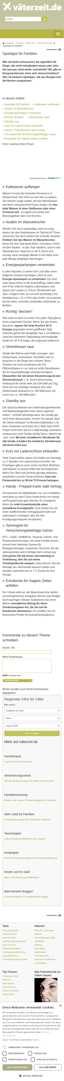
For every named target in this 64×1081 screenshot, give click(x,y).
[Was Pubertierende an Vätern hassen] (48, 990)
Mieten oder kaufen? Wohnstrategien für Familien (30, 800)
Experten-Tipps (9, 938)
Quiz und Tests (9, 945)
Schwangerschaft (10, 976)
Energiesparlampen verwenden (22, 113)
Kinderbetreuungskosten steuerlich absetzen (27, 819)
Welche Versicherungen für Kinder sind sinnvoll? (29, 780)
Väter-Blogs (39, 948)
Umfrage (38, 945)
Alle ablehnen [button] (47, 1067)
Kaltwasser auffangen (47, 104)
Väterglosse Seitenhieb (44, 959)
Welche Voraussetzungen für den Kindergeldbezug (30, 858)
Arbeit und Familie (10, 991)
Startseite (9, 43)
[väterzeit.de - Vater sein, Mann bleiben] (32, 6)
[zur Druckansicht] (54, 49)
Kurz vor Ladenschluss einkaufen (23, 125)
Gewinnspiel (40, 952)
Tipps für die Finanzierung (17, 761)
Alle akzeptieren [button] (17, 1067)
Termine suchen (9, 934)
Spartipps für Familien (17, 104)
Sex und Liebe (8, 987)
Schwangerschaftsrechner (14, 952)
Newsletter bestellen (11, 948)
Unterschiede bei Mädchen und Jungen (24, 838)
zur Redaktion (40, 963)
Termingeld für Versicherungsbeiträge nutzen (30, 134)
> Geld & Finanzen (44, 43)
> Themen (18, 43)
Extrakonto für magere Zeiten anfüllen (26, 138)
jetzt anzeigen (32, 733)
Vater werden (8, 983)
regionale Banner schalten (14, 941)
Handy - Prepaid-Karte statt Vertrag (24, 130)
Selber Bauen (8, 994)
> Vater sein (29, 43)
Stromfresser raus (39, 117)
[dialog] (32, 1041)
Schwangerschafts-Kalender (15, 959)
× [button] (60, 1006)
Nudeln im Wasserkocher (19, 108)
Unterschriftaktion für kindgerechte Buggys (26, 896)
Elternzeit (6, 980)
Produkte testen (41, 956)
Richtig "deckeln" (14, 117)
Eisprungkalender (10, 930)
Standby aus (11, 121)
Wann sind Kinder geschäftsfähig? (22, 877)
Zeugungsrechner (10, 956)
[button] (32, 1040)
